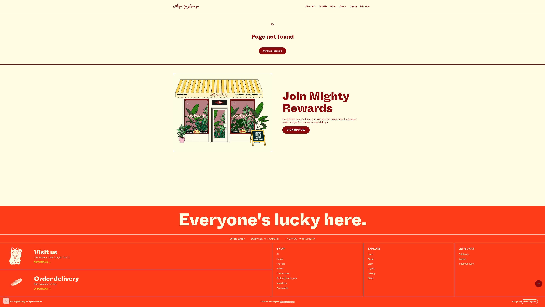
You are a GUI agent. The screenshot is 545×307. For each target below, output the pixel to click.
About (370, 259)
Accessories (282, 288)
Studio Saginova (529, 302)
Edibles (280, 268)
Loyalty (371, 268)
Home (370, 254)
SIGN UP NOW (296, 130)
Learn (370, 264)
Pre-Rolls (281, 264)
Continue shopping (272, 51)
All (278, 254)
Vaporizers (282, 283)
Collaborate (464, 254)
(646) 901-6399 (466, 264)
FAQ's (370, 278)
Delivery (371, 273)
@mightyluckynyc (287, 302)
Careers (462, 259)
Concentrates (283, 273)
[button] (311, 6)
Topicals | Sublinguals (287, 278)
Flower (280, 259)
